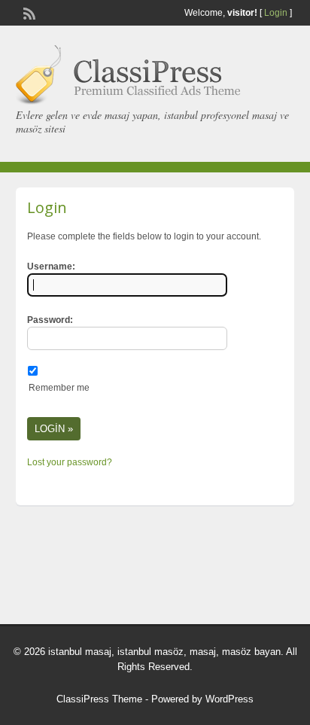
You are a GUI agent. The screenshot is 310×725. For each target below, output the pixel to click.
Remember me (59, 387)
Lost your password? (69, 462)
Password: (50, 320)
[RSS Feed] (28, 12)
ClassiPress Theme (99, 699)
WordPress (229, 699)
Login (275, 13)
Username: (51, 266)
